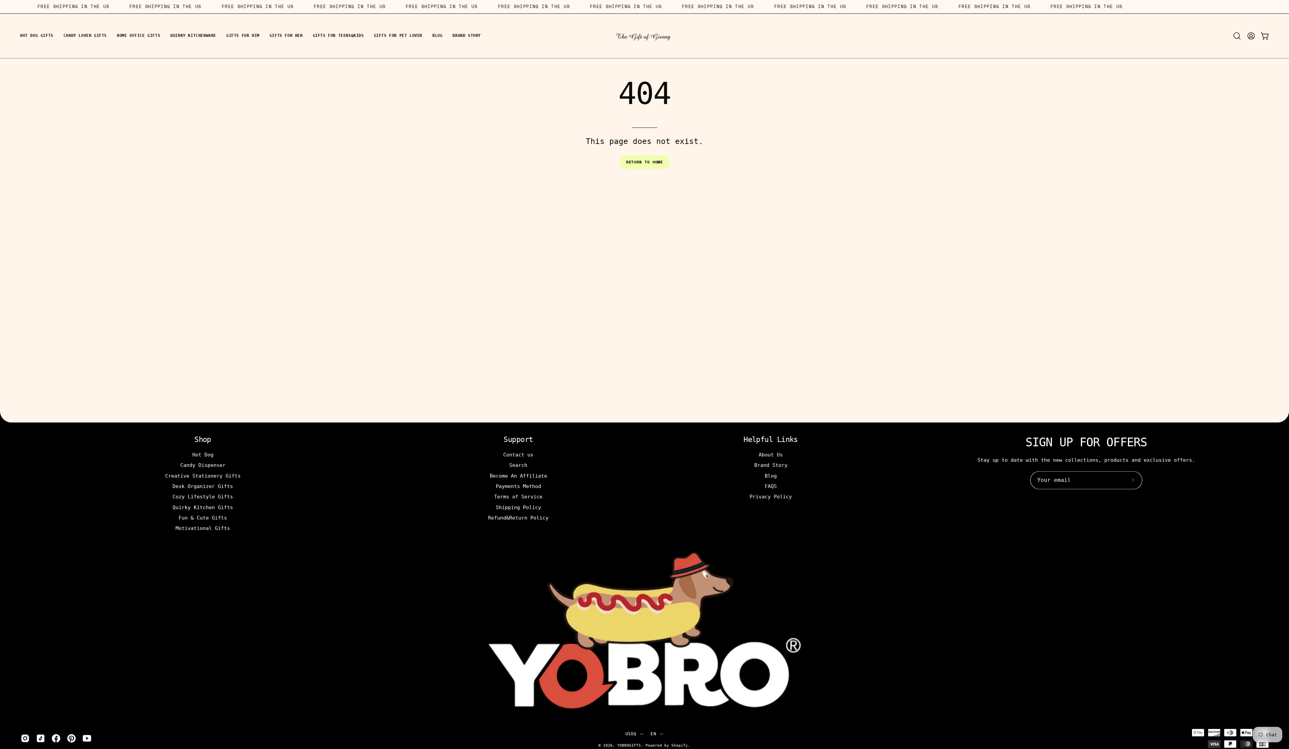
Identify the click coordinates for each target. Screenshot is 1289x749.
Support (518, 439)
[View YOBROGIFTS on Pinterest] (71, 738)
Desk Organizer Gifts (203, 486)
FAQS (771, 486)
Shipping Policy (518, 507)
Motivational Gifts (203, 528)
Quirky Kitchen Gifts (203, 507)
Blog (771, 475)
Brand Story (770, 465)
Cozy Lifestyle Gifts (203, 497)
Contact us (518, 455)
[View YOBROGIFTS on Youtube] (87, 738)
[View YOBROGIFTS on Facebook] (56, 738)
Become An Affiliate (518, 475)
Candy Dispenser (203, 465)
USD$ (630, 733)
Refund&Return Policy (518, 518)
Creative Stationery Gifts (203, 475)
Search (518, 465)
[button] (1237, 36)
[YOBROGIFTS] (644, 36)
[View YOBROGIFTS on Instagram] (25, 738)
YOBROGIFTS (629, 745)
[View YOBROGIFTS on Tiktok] (41, 738)
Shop (202, 439)
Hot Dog (202, 455)
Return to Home (644, 162)
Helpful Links (771, 439)
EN (653, 733)
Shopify (679, 745)
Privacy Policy (771, 497)
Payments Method (518, 486)
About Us (771, 455)
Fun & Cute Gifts (203, 518)
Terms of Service (518, 497)
